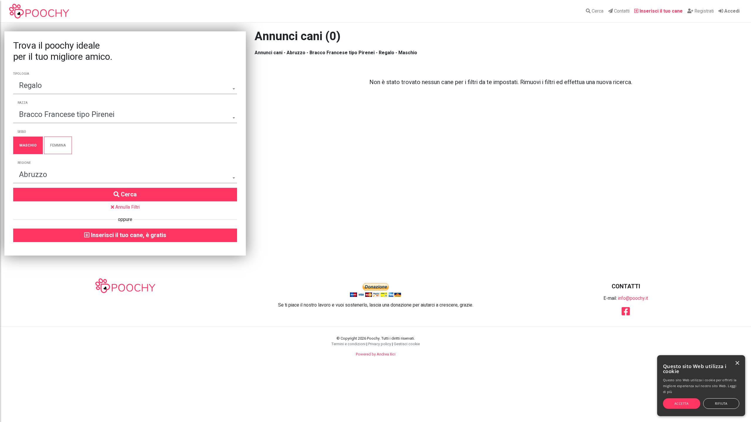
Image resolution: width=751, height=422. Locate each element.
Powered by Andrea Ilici (375, 354)
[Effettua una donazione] (375, 289)
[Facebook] (626, 313)
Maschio (28, 145)
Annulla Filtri (127, 207)
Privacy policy (379, 344)
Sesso (22, 132)
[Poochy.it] (39, 11)
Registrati (703, 11)
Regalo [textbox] (30, 85)
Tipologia (21, 74)
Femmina (58, 145)
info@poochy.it (633, 298)
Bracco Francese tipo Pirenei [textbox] (66, 114)
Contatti (621, 11)
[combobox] (125, 86)
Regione (24, 163)
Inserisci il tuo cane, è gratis (127, 235)
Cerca (597, 11)
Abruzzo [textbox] (33, 175)
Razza (23, 103)
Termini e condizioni (348, 344)
